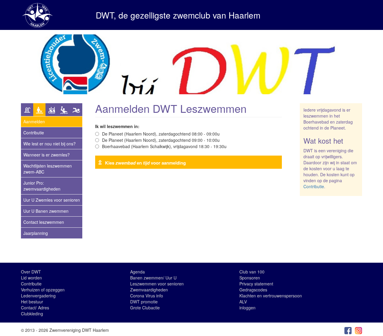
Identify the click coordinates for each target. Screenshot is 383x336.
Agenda (137, 272)
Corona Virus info (146, 296)
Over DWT (31, 272)
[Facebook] (348, 330)
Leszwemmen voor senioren (157, 284)
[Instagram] (358, 330)
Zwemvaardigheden (149, 290)
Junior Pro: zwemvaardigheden (41, 186)
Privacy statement (256, 284)
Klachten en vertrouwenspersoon (270, 296)
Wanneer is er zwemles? (46, 155)
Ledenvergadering (38, 296)
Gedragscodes (253, 290)
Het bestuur (32, 302)
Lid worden (31, 278)
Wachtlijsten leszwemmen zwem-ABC (47, 169)
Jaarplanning (35, 233)
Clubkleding (32, 314)
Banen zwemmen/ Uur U (153, 278)
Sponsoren (249, 278)
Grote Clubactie (145, 308)
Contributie (33, 133)
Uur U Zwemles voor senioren (51, 200)
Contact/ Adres (35, 308)
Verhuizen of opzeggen (43, 290)
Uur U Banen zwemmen (46, 211)
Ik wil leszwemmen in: (117, 126)
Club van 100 (252, 272)
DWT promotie (144, 302)
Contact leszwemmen (43, 222)
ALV (243, 302)
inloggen (247, 308)
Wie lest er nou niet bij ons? (49, 144)
